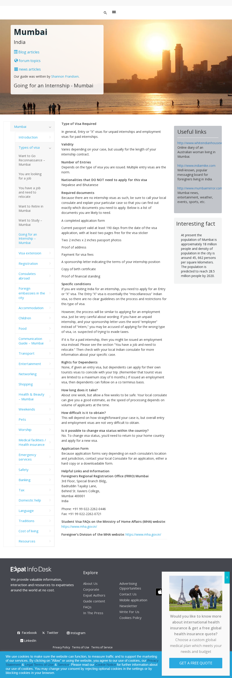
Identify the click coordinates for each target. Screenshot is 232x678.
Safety (24, 469)
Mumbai (20, 126)
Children (25, 318)
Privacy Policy (61, 647)
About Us (90, 583)
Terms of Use (80, 647)
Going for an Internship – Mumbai (28, 238)
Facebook (29, 632)
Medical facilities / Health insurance (32, 442)
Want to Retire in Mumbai (31, 208)
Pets (22, 419)
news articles (29, 69)
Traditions (26, 520)
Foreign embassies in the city (32, 293)
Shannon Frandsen (65, 76)
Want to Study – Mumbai (30, 222)
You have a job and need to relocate (30, 192)
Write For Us (129, 611)
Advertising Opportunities (130, 585)
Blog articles (28, 52)
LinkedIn (29, 640)
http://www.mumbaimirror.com (200, 188)
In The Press (93, 613)
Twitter (52, 632)
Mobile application (133, 600)
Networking (28, 374)
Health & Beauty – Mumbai (31, 396)
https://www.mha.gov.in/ (79, 526)
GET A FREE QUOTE (195, 663)
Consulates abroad (27, 275)
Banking (25, 479)
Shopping (26, 384)
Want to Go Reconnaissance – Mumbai (32, 160)
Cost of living (29, 531)
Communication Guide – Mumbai (31, 340)
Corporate (91, 589)
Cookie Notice (105, 664)
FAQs (87, 607)
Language (26, 510)
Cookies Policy (130, 617)
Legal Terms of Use (39, 664)
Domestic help (30, 500)
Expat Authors (94, 595)
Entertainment (30, 363)
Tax (21, 490)
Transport (26, 353)
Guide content (94, 601)
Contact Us (128, 594)
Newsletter (128, 606)
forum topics (29, 60)
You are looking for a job (30, 176)
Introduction (28, 137)
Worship (25, 429)
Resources (27, 541)
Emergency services (27, 456)
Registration (28, 263)
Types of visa (29, 147)
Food (23, 328)
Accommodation (31, 308)
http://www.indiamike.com (196, 165)
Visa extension (30, 253)
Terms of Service (102, 647)
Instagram (77, 633)
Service (63, 664)
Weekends (27, 409)
